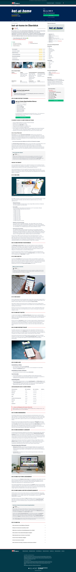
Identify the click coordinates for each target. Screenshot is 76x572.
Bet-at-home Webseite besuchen (19, 39)
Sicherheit (37, 20)
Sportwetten (22, 20)
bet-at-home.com (14, 73)
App (29, 20)
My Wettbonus (13, 5)
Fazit (51, 20)
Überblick (13, 20)
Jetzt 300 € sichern (23, 117)
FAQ (53, 20)
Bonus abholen (51, 15)
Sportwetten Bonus (17, 20)
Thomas (16, 268)
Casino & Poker (48, 20)
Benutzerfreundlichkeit (42, 20)
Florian (15, 28)
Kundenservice (33, 20)
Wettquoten (26, 20)
